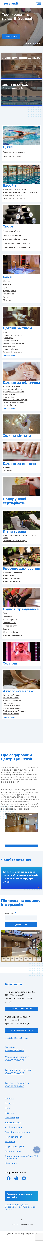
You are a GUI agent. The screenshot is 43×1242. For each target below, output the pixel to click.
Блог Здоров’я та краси (17, 1132)
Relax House (8, 294)
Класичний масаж (11, 714)
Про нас (9, 1113)
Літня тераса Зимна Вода (15, 541)
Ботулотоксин (9, 394)
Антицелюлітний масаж (13, 343)
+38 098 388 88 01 (14, 1060)
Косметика (8, 703)
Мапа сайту (11, 1163)
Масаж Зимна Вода (11, 706)
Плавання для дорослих (14, 198)
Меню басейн (9, 575)
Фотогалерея (12, 1118)
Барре (6, 629)
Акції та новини (13, 1127)
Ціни (7, 1108)
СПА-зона (7, 300)
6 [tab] (37, 43)
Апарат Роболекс (10, 349)
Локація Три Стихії (20, 1009)
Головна (9, 1098)
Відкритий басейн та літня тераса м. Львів (19, 536)
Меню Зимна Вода (11, 581)
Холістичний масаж (11, 695)
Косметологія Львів (11, 386)
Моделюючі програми (13, 335)
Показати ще (9, 356)
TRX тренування (10, 620)
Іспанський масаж (11, 698)
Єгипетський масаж (12, 708)
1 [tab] (26, 43)
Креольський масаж (12, 700)
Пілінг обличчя (9, 405)
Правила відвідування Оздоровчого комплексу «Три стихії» (20, 1207)
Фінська (6, 281)
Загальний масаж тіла (12, 352)
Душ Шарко (8, 338)
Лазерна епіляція (10, 341)
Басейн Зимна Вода (12, 195)
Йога (5, 613)
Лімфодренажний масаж (14, 711)
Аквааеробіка (9, 616)
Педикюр (7, 470)
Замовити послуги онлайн (19, 1196)
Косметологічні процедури (15, 400)
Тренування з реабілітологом (16, 243)
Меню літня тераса (11, 578)
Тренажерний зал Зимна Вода (17, 247)
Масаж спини (9, 346)
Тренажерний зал (11, 231)
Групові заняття (10, 626)
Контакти (10, 1142)
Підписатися (21, 924)
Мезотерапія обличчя (12, 389)
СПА (5, 332)
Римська (7, 284)
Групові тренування (12, 235)
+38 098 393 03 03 (14, 1050)
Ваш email (10, 913)
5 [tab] (35, 43)
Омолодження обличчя (13, 402)
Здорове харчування (12, 572)
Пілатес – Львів (9, 623)
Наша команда (13, 1122)
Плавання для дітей (12, 156)
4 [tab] (33, 43)
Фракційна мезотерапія (13, 392)
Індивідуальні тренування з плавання (20, 192)
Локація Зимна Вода (20, 1030)
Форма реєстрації (14, 1146)
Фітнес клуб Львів (11, 632)
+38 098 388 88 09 (14, 1073)
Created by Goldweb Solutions (21, 1225)
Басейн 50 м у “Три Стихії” (15, 190)
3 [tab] (30, 43)
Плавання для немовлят (14, 152)
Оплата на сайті (13, 1151)
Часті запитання (13, 1137)
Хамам (6, 297)
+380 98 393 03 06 (14, 1086)
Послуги (9, 1103)
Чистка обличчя (10, 397)
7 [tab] (39, 43)
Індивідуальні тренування (15, 239)
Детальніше (11, 37)
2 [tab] (28, 43)
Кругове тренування (12, 635)
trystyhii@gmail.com (16, 1038)
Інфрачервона (9, 291)
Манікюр (7, 467)
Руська (6, 288)
